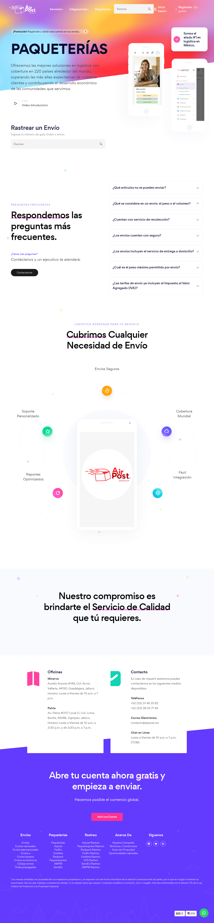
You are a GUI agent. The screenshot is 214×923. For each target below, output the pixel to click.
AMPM (58, 863)
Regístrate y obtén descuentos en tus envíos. (46, 31)
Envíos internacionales (25, 849)
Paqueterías (58, 842)
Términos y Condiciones (123, 846)
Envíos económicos (25, 860)
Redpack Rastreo (91, 849)
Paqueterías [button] (102, 9)
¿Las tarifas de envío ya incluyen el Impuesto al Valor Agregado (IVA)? (151, 285)
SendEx (58, 867)
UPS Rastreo (91, 860)
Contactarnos (24, 272)
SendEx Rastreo (91, 863)
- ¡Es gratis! (187, 9)
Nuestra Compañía (123, 842)
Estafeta (58, 853)
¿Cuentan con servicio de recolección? (141, 219)
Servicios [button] (56, 9)
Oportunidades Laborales (123, 853)
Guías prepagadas (25, 867)
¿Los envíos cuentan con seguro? (137, 235)
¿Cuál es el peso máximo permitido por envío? (146, 267)
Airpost (58, 846)
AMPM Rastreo (91, 867)
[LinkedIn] (163, 843)
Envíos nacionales (25, 846)
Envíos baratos (25, 856)
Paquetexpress (58, 860)
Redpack (58, 856)
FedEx (58, 849)
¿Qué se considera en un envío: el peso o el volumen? (152, 203)
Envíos (25, 842)
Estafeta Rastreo (90, 856)
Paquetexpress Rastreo (90, 846)
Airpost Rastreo (91, 842)
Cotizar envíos (25, 863)
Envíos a (25, 853)
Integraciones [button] (78, 9)
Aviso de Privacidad (123, 849)
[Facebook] (149, 843)
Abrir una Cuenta (107, 817)
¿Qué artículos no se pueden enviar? (139, 187)
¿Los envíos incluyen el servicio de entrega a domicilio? (153, 251)
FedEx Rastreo (90, 853)
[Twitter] (156, 843)
